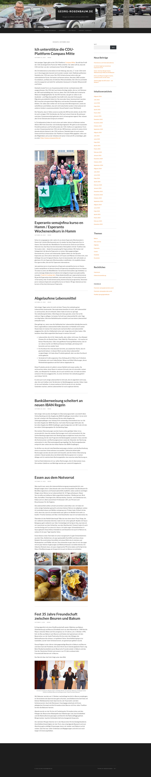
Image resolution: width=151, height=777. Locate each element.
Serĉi (95, 44)
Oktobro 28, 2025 (40, 235)
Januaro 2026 (97, 116)
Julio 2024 (97, 172)
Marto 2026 (97, 112)
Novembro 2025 (98, 122)
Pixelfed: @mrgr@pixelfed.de (101, 294)
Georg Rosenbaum (50, 30)
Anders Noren (107, 768)
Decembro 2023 (98, 191)
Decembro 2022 (98, 224)
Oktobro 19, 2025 (40, 481)
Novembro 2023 (98, 194)
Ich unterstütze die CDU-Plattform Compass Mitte (55, 51)
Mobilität (96, 254)
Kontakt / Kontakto (85, 30)
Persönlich (97, 258)
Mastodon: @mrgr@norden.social (103, 291)
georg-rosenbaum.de (75, 11)
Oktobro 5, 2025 (40, 622)
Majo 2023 (97, 211)
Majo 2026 (97, 106)
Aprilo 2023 (97, 214)
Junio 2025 (97, 139)
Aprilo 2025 (97, 145)
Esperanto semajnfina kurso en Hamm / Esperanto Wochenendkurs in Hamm (59, 227)
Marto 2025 (97, 149)
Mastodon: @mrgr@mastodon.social (104, 288)
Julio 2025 (97, 135)
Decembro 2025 (98, 119)
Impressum (97, 272)
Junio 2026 (97, 103)
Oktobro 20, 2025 (40, 409)
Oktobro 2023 (98, 198)
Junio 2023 (97, 208)
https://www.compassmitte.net (50, 138)
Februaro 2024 (98, 185)
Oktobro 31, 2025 (40, 57)
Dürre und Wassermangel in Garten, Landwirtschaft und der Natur (103, 76)
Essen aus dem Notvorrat (54, 477)
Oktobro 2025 (98, 126)
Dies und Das (97, 241)
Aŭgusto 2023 (98, 204)
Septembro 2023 (98, 201)
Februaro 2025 (98, 152)
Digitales (96, 245)
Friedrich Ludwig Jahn (48, 275)
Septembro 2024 (98, 165)
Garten (96, 251)
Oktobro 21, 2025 (40, 302)
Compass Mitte (70, 62)
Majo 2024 (97, 178)
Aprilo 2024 (97, 181)
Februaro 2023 (98, 221)
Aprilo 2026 (97, 109)
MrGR (49, 57)
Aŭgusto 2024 (98, 168)
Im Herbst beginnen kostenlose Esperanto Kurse (102, 66)
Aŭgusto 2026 (98, 96)
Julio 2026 (97, 99)
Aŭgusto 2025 (98, 132)
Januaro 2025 (97, 155)
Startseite (38, 30)
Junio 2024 (97, 175)
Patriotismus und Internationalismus (104, 62)
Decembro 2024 (98, 158)
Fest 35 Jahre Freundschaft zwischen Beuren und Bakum (57, 616)
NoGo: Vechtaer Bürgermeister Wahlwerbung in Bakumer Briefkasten (104, 71)
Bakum (96, 238)
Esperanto (62, 30)
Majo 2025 (97, 142)
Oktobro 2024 (98, 162)
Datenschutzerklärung (100, 275)
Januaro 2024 (97, 188)
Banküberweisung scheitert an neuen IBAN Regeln (59, 403)
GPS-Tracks (72, 30)
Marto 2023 (97, 217)
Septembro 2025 (98, 129)
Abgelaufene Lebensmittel (55, 298)
